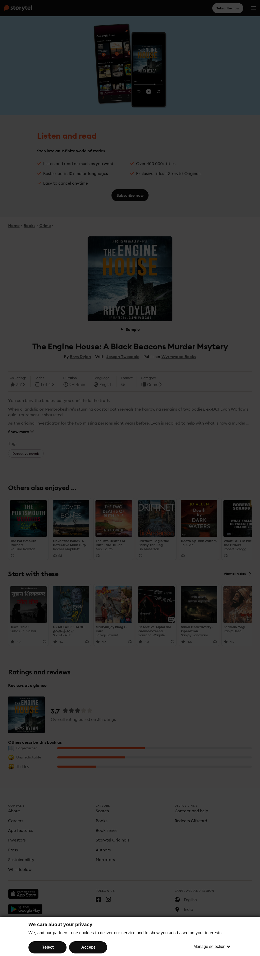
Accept (88, 947)
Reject (47, 947)
